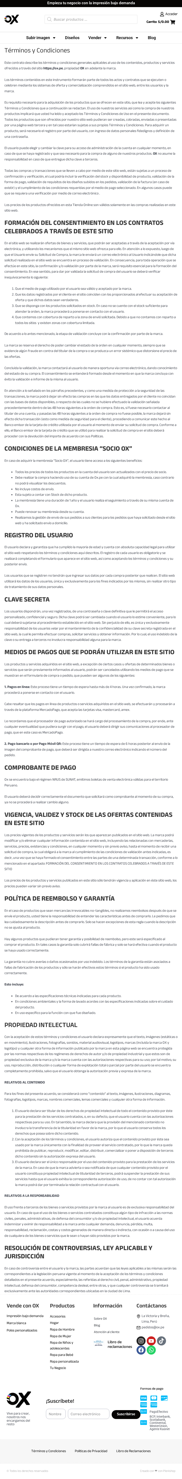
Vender (94, 37)
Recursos (124, 37)
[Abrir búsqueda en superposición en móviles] (91, 19)
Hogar (54, 1323)
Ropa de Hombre (62, 1330)
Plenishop (169, 1471)
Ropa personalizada (64, 1362)
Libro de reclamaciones (120, 1344)
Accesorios (57, 1316)
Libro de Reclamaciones (133, 1451)
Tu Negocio (58, 1368)
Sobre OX (100, 1318)
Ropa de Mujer (60, 1336)
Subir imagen (38, 37)
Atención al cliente (107, 1332)
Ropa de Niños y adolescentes (61, 1345)
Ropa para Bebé (61, 1355)
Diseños (72, 37)
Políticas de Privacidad (91, 1451)
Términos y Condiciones (48, 1451)
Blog (152, 37)
